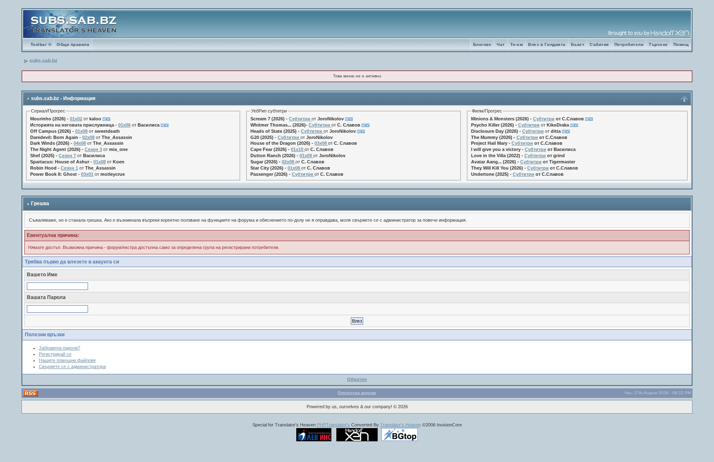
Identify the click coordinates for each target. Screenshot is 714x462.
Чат (501, 44)
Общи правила (73, 44)
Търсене (658, 44)
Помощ (681, 44)
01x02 (76, 118)
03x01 (87, 174)
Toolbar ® (41, 44)
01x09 (306, 155)
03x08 (320, 143)
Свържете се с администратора (72, 366)
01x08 (81, 131)
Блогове (482, 44)
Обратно (357, 379)
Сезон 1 (69, 167)
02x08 (88, 137)
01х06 (124, 124)
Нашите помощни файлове (67, 360)
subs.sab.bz (43, 61)
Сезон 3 (93, 149)
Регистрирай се (55, 354)
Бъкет (578, 44)
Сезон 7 (67, 155)
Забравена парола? (59, 347)
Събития (599, 44)
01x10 (297, 149)
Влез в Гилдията (547, 44)
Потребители (629, 44)
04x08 (80, 143)
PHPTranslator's (333, 424)
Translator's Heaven (400, 424)
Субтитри (299, 118)
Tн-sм (516, 44)
